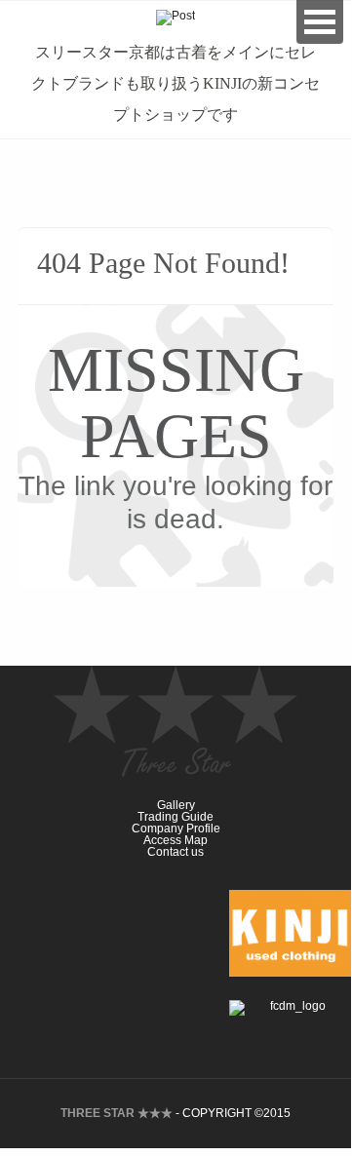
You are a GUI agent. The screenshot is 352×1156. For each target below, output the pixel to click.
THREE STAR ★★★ (116, 1113)
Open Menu (319, 22)
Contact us (175, 852)
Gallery (176, 805)
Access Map (175, 840)
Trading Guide (175, 817)
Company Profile (176, 828)
